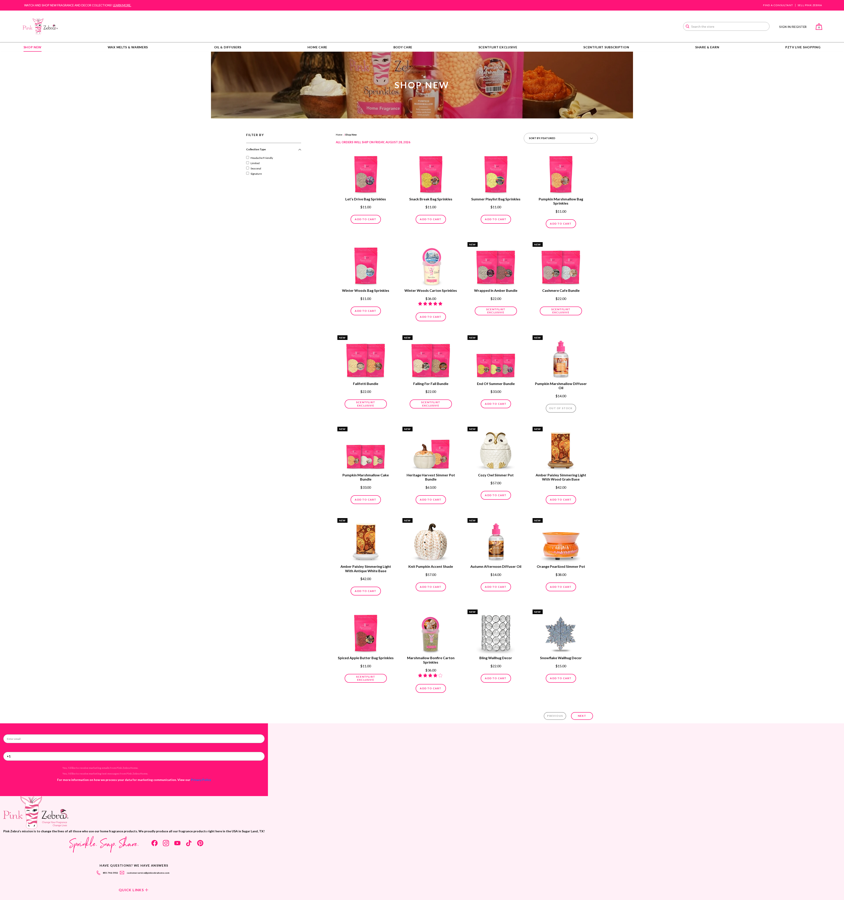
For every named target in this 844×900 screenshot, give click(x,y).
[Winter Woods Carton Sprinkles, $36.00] (430, 264)
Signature (256, 173)
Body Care (402, 47)
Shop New (33, 47)
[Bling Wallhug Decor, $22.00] (496, 632)
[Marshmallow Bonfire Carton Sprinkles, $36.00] (430, 632)
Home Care (317, 47)
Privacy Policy (201, 780)
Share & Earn (707, 47)
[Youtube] (177, 843)
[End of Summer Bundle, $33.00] (496, 357)
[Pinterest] (200, 843)
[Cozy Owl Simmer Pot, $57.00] (496, 449)
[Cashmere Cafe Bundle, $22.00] (561, 264)
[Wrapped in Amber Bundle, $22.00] (496, 264)
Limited (255, 163)
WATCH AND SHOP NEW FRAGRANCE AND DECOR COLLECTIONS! (77, 5)
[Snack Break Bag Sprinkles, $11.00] (430, 173)
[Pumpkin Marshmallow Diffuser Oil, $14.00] (561, 357)
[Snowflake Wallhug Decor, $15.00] (561, 632)
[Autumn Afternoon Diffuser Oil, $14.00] (496, 540)
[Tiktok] (189, 843)
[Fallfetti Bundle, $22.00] (365, 357)
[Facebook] (154, 843)
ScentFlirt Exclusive (497, 47)
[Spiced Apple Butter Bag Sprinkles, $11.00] (365, 632)
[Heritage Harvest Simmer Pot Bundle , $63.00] (430, 449)
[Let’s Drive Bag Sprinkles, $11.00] (365, 173)
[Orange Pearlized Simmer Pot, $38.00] (561, 540)
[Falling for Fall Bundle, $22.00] (430, 357)
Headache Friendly (262, 158)
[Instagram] (166, 843)
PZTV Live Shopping (803, 47)
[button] (273, 151)
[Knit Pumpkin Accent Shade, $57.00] (430, 540)
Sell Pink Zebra (810, 5)
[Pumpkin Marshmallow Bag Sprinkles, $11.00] (561, 173)
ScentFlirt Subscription (606, 47)
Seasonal (256, 168)
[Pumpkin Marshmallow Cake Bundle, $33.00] (365, 449)
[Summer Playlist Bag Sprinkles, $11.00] (496, 173)
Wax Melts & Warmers (128, 47)
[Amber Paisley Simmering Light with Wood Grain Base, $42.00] (561, 449)
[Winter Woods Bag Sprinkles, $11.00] (365, 264)
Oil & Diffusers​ (228, 47)
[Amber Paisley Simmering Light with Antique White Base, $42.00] (365, 540)
